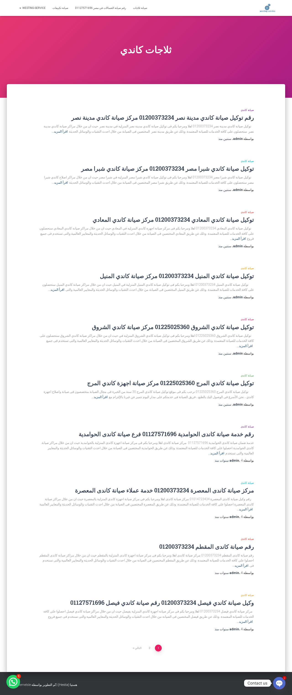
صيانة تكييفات (60, 8)
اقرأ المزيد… (60, 131)
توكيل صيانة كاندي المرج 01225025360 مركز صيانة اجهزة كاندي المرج (170, 383)
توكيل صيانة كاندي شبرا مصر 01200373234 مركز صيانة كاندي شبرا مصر (167, 168)
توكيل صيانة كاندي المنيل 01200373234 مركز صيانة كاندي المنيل (177, 276)
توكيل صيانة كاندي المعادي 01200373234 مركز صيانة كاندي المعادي (173, 219)
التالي (138, 648)
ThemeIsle (23, 685)
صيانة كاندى (247, 110)
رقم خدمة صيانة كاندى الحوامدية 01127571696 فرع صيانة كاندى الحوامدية (166, 434)
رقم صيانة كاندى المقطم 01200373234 (206, 546)
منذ (224, 139)
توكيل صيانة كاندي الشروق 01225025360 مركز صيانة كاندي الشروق (173, 327)
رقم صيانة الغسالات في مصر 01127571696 (100, 8)
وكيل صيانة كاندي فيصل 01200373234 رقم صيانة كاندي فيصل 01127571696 (162, 602)
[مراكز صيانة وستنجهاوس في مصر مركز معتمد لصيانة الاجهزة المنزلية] (267, 8)
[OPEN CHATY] (279, 683)
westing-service (34, 8)
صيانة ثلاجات (140, 8)
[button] (13, 682)
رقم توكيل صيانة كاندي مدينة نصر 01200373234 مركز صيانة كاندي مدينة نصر (162, 117)
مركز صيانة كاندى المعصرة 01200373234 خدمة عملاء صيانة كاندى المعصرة (164, 490)
